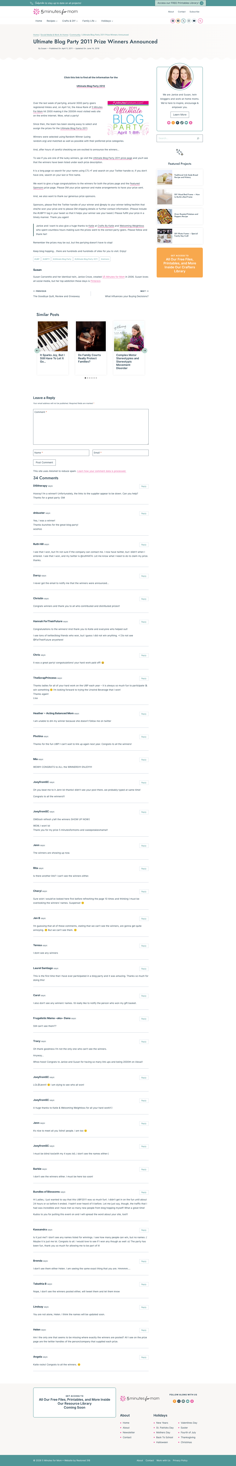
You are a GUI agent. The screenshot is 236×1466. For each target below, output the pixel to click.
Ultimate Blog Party (62, 259)
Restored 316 (83, 1460)
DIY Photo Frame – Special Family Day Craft (186, 234)
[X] (183, 21)
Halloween (162, 1442)
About (171, 11)
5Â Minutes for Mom (113, 276)
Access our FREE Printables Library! (178, 2)
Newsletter (129, 1432)
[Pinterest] (172, 21)
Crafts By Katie (106, 225)
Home (39, 20)
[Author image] (35, 48)
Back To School (164, 1437)
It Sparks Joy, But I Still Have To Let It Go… (52, 358)
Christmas (186, 1442)
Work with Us (163, 1460)
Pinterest (95, 281)
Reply (143, 486)
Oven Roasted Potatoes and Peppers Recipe (186, 215)
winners (105, 259)
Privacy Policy (180, 1460)
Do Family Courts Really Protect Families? (89, 358)
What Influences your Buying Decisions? (126, 294)
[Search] (198, 138)
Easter (184, 1427)
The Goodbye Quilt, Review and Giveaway (56, 294)
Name (38, 452)
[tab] (85, 378)
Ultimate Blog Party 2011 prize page (112, 158)
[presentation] (53, 336)
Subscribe (194, 11)
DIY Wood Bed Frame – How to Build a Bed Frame (187, 195)
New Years (162, 1422)
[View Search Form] (200, 20)
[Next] (144, 350)
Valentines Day (189, 1422)
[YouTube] (194, 21)
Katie (91, 225)
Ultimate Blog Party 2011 (73, 128)
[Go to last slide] (37, 350)
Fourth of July (188, 1432)
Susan (44, 48)
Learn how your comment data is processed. (101, 471)
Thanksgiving (188, 1437)
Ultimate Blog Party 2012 (91, 86)
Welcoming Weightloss (132, 225)
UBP (36, 259)
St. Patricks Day (165, 1427)
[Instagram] (189, 21)
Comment (40, 412)
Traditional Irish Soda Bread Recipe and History (186, 176)
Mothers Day (163, 1432)
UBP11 (46, 259)
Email (98, 452)
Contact (181, 11)
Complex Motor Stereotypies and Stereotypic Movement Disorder (127, 361)
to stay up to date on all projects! (58, 3)
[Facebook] (178, 21)
